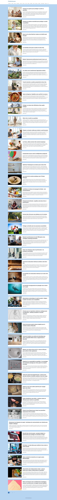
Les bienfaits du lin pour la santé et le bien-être (33, 47)
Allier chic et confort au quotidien (30, 118)
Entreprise (18, 3)
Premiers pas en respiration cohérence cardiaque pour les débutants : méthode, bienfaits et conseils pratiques (35, 312)
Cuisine (12, 3)
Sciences (36, 3)
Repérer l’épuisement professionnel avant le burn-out (35, 59)
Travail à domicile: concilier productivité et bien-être (34, 82)
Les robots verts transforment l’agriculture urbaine (34, 70)
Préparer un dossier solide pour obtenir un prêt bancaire (35, 130)
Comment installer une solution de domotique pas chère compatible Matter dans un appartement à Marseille (34, 338)
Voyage (46, 3)
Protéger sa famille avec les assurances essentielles (34, 226)
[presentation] (15, 12)
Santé (34, 3)
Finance (23, 3)
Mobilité (31, 3)
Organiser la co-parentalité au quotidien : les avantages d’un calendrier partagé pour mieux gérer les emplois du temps (35, 363)
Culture (15, 3)
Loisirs (26, 3)
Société (39, 3)
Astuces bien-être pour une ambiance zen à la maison (35, 214)
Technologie (42, 3)
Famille (21, 3)
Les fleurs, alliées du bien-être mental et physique (34, 141)
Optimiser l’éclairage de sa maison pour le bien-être (34, 164)
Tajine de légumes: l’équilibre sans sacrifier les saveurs (35, 94)
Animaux (9, 3)
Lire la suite (25, 29)
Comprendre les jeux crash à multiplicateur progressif (35, 153)
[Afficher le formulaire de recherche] (48, 3)
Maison (28, 3)
